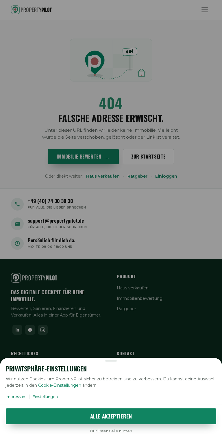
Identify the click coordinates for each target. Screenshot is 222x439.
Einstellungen (45, 396)
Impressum (16, 396)
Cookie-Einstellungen (59, 385)
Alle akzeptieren (111, 416)
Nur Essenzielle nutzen (111, 431)
